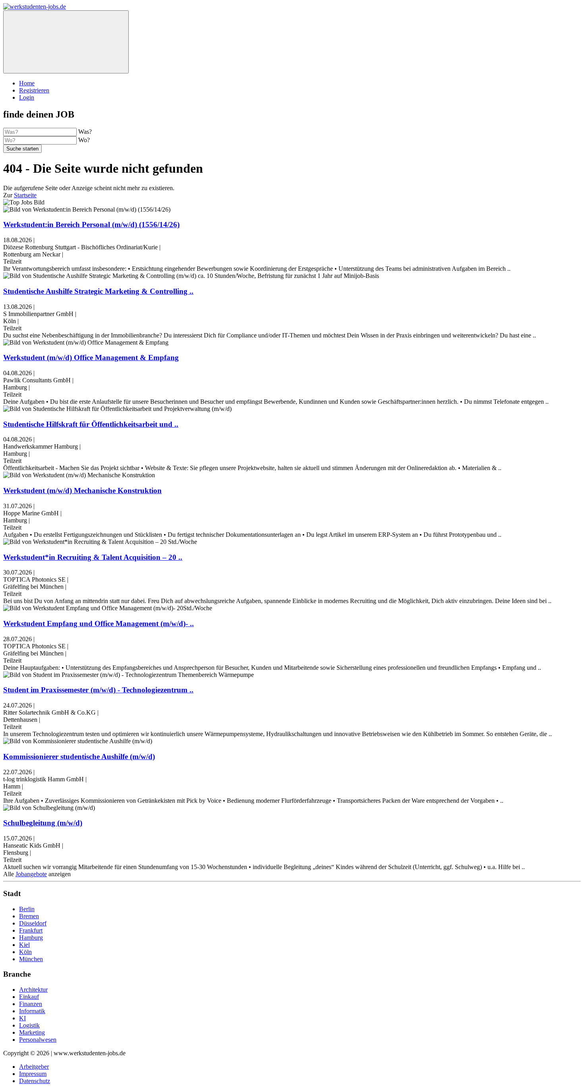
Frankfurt (31, 930)
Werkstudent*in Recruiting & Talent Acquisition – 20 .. (92, 557)
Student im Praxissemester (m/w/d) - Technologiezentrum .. (98, 690)
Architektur (33, 989)
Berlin (27, 909)
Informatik (32, 1011)
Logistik (29, 1025)
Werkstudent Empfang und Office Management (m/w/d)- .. (98, 623)
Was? (85, 131)
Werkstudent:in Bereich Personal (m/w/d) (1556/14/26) (91, 224)
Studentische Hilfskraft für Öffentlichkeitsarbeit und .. (90, 424)
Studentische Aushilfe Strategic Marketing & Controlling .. (98, 291)
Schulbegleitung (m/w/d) (42, 823)
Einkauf (29, 996)
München (31, 959)
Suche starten (22, 149)
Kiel (24, 944)
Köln (25, 951)
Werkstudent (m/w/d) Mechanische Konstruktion (82, 490)
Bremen (29, 916)
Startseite (25, 195)
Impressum (32, 1073)
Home (27, 83)
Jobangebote (31, 874)
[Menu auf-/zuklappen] (66, 41)
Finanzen (30, 1003)
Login (26, 97)
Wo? (84, 140)
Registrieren (34, 90)
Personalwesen (37, 1039)
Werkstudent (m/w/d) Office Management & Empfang (91, 357)
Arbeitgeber (34, 1066)
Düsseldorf (32, 923)
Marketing (32, 1032)
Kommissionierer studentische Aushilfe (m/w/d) (79, 756)
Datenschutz (34, 1081)
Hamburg (31, 937)
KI (22, 1018)
